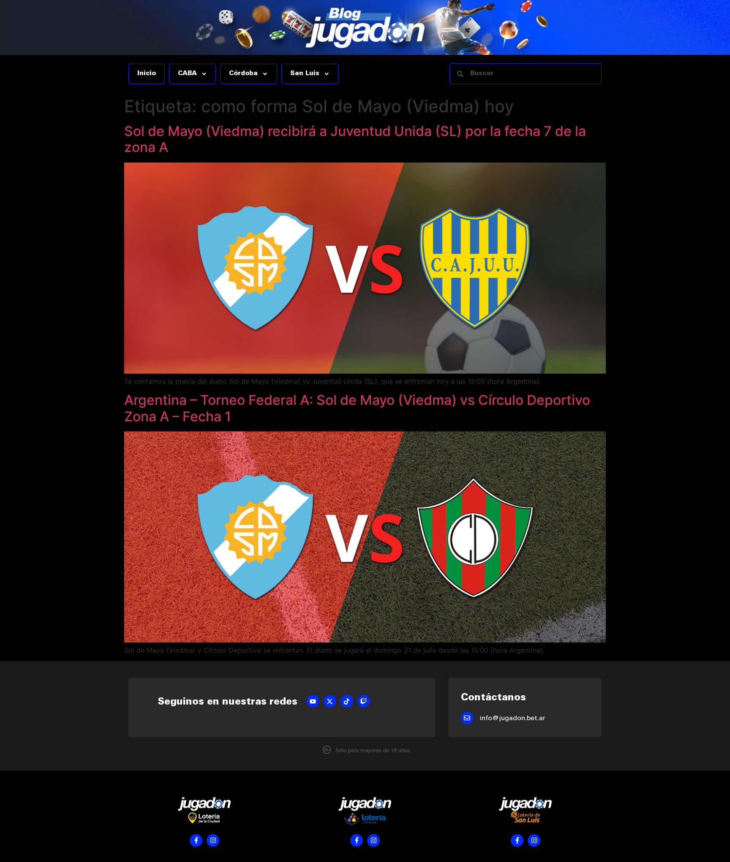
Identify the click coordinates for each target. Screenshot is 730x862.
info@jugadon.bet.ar (512, 718)
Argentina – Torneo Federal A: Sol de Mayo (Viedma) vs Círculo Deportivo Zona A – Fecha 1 (357, 408)
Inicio (146, 74)
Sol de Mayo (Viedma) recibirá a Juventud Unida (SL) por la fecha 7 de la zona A (355, 139)
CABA (187, 74)
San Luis (304, 74)
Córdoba (243, 74)
